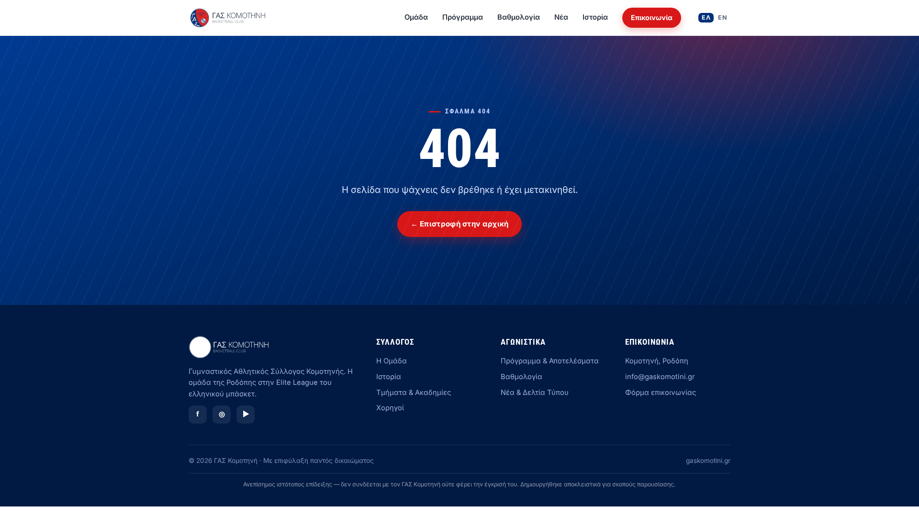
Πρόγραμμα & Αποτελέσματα (550, 361)
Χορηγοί (390, 408)
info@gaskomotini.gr (660, 376)
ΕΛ (706, 17)
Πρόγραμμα (462, 17)
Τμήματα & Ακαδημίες (413, 392)
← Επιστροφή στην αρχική (460, 223)
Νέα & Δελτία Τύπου (535, 392)
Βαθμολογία (518, 17)
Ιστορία (595, 17)
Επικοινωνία (651, 17)
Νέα (561, 17)
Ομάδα (416, 17)
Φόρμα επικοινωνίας (660, 392)
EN (722, 17)
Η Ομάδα (391, 361)
